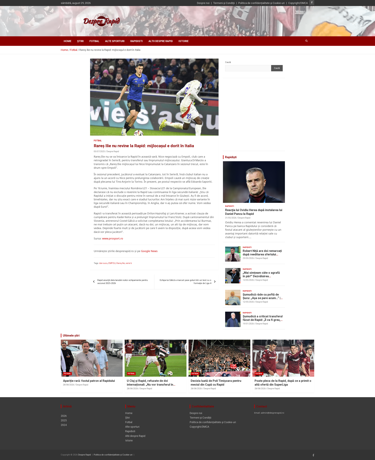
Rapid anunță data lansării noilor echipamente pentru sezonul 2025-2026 (122, 282)
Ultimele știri (71, 335)
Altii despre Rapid (161, 41)
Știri (80, 41)
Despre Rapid (113, 151)
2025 (64, 420)
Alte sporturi (115, 41)
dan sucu (103, 263)
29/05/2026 (248, 258)
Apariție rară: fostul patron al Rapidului (89, 381)
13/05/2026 (248, 280)
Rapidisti (136, 41)
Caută (228, 62)
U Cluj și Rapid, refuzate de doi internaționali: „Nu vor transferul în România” (150, 384)
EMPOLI (112, 263)
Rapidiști (231, 157)
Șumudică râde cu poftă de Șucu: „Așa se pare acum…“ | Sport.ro (262, 298)
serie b (129, 263)
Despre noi (203, 3)
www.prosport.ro (112, 238)
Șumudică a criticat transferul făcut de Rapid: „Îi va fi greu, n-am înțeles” (263, 320)
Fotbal (94, 41)
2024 (64, 424)
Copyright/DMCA (298, 3)
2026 (64, 415)
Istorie (184, 41)
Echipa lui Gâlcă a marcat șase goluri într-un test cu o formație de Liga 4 (185, 282)
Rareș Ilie (120, 263)
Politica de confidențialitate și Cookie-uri (261, 3)
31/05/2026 (230, 218)
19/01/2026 (248, 323)
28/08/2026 (68, 385)
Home (67, 41)
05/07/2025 (99, 151)
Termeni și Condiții (224, 3)
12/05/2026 (248, 302)
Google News (149, 251)
